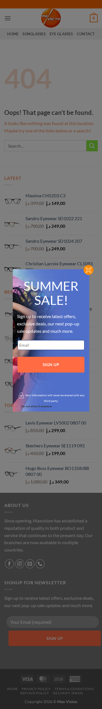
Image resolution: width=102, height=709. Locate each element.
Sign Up (51, 364)
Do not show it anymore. (36, 406)
